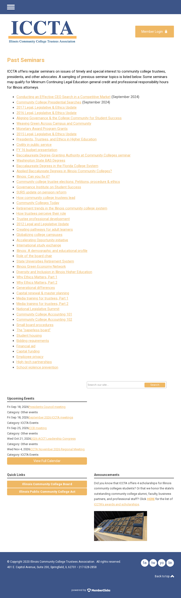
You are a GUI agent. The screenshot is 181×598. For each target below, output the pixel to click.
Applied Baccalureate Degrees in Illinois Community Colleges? (64, 171)
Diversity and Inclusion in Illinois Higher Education (54, 272)
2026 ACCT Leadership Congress (53, 438)
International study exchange (38, 245)
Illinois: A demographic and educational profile (51, 251)
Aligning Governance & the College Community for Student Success (69, 118)
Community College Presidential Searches (48, 102)
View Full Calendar (47, 461)
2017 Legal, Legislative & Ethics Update (46, 107)
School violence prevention (37, 367)
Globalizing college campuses (39, 235)
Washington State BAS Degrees (40, 160)
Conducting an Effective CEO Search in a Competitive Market (63, 97)
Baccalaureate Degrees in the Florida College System (57, 166)
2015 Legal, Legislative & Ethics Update (46, 134)
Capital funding (28, 351)
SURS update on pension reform (41, 192)
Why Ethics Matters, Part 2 (36, 282)
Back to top (162, 576)
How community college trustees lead (45, 198)
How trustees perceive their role (41, 213)
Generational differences (35, 288)
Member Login (152, 31)
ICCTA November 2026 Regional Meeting (57, 449)
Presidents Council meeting (47, 407)
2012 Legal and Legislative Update (42, 224)
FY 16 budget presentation (36, 150)
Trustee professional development (43, 219)
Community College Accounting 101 (44, 314)
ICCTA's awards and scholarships (116, 504)
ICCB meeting (38, 428)
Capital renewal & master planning (42, 293)
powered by (79, 590)
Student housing (29, 335)
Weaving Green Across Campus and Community (53, 123)
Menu (11, 7)
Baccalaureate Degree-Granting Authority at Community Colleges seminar (73, 155)
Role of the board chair (34, 256)
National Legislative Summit (37, 309)
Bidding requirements (32, 341)
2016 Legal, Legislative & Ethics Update (46, 113)
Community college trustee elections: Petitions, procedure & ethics (68, 182)
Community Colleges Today (37, 203)
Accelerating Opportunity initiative (42, 240)
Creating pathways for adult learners (44, 229)
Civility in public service (34, 145)
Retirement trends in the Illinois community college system (61, 208)
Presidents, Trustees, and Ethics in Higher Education (56, 139)
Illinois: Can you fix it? (33, 176)
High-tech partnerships (34, 362)
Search (154, 384)
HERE (151, 499)
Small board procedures (34, 325)
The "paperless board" (33, 330)
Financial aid (25, 346)
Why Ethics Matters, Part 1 (36, 277)
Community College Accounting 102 (44, 319)
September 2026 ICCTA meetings (51, 417)
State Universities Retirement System (45, 261)
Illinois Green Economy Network (41, 266)
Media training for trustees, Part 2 (42, 304)
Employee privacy (29, 357)
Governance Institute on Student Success (48, 187)
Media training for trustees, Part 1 (42, 298)
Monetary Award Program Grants (42, 129)
